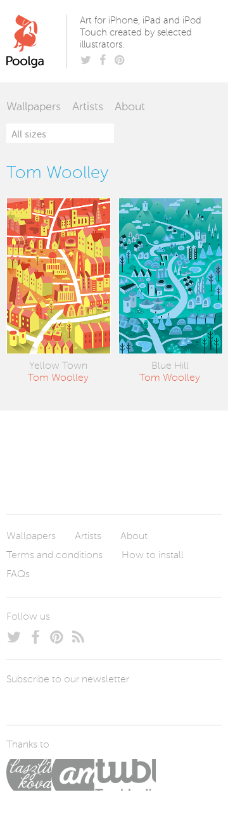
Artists (87, 107)
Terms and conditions (54, 556)
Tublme (125, 775)
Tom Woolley (58, 378)
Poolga (38, 41)
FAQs (18, 575)
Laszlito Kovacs (28, 775)
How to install (153, 556)
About (130, 107)
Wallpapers (33, 107)
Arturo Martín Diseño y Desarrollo (72, 775)
